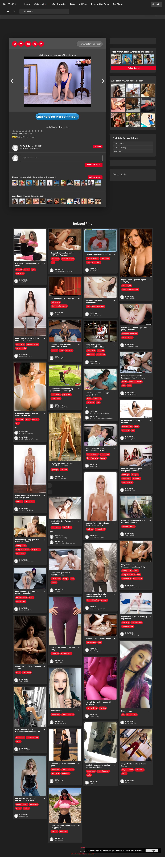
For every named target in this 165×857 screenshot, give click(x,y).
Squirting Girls (130, 439)
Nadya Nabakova (22, 549)
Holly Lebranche (128, 526)
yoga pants (66, 394)
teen (129, 386)
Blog (72, 4)
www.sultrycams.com (90, 44)
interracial (55, 259)
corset (18, 808)
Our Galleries (59, 4)
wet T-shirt (96, 262)
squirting (125, 430)
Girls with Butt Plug (132, 635)
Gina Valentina (92, 458)
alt (123, 715)
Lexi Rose (90, 403)
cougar (65, 579)
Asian (28, 419)
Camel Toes (59, 662)
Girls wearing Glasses (97, 609)
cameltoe (55, 653)
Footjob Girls (59, 359)
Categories (40, 4)
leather (26, 808)
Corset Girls (23, 817)
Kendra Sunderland (129, 334)
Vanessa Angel (32, 344)
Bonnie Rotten (92, 454)
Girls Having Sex (95, 315)
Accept (152, 850)
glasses (104, 600)
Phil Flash (118, 151)
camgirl (19, 269)
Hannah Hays (131, 715)
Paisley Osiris (66, 653)
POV (61, 350)
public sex (101, 355)
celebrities (105, 258)
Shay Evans (35, 549)
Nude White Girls (25, 357)
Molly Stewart (127, 482)
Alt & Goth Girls (130, 723)
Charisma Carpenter (59, 306)
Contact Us (119, 174)
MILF (72, 579)
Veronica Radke (98, 306)
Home (27, 4)
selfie (18, 741)
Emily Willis (91, 351)
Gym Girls (22, 282)
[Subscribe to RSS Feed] (14, 11)
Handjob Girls (95, 363)
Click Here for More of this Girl (57, 116)
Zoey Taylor (56, 398)
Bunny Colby (21, 546)
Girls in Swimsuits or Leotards (40, 177)
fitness (26, 269)
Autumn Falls (127, 426)
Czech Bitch (119, 143)
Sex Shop (117, 4)
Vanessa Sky (21, 348)
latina (136, 426)
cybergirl (55, 470)
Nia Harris (20, 273)
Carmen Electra (92, 258)
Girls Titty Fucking (61, 538)
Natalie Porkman (68, 259)
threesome (20, 553)
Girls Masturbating (131, 346)
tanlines (35, 419)
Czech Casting (120, 147)
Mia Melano (91, 642)
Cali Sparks (56, 394)
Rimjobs (57, 591)
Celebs (57, 315)
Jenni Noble (56, 527)
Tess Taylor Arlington (130, 289)
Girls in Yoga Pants (61, 407)
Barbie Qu (27, 672)
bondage (125, 474)
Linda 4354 (20, 344)
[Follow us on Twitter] (8, 11)
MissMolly (136, 478)
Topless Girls (129, 298)
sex (53, 263)
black (89, 399)
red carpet (56, 773)
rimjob (54, 583)
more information (137, 851)
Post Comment (94, 164)
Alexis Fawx (56, 579)
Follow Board (95, 177)
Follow (98, 146)
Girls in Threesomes (26, 562)
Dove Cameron (68, 714)
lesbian (103, 458)
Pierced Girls (94, 717)
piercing (103, 708)
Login (157, 4)
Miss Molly (126, 478)
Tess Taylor (126, 286)
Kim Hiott (64, 470)
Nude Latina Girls (25, 610)
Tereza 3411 (29, 501)
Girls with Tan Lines (26, 433)
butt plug (125, 622)
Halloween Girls (60, 723)
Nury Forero (20, 601)
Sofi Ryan (68, 350)
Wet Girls (93, 271)
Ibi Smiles (63, 831)
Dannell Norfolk (93, 600)
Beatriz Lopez (21, 597)
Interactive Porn (100, 4)
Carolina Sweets (135, 382)
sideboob (65, 773)
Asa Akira (19, 419)
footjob (54, 350)
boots (124, 382)
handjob (101, 351)
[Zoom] (35, 44)
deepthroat (104, 454)
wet (88, 262)
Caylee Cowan (127, 770)
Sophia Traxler (127, 626)
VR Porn (83, 4)
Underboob (59, 840)
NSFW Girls (9, 3)
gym (33, 269)
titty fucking (67, 527)
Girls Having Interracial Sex (64, 271)
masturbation (127, 337)
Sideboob (58, 782)
